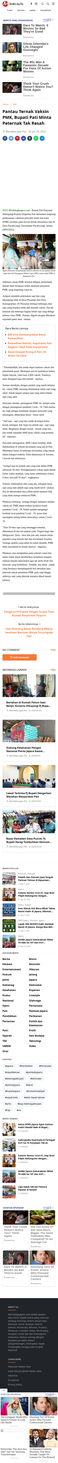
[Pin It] (17, 138)
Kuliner (28, 905)
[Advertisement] (29, 175)
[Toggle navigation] (53, 3)
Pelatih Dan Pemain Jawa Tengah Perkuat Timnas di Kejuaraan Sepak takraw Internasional (35, 880)
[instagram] (36, 4)
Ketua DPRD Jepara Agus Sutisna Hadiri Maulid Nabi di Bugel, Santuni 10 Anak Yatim (35, 1127)
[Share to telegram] (42, 138)
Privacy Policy (15, 1384)
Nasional (22, 873)
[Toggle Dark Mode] (42, 3)
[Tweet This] (11, 138)
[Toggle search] (48, 4)
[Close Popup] (3, 1390)
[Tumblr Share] (29, 138)
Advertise (13, 1375)
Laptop (32, 10)
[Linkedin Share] (23, 138)
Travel (9, 10)
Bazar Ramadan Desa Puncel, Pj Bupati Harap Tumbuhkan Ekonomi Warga (28, 842)
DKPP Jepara (23, 920)
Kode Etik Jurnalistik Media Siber (25, 1371)
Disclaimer (13, 1380)
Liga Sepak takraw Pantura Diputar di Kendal (32, 1188)
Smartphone (45, 10)
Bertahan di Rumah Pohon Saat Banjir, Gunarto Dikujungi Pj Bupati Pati (28, 706)
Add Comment (21, 657)
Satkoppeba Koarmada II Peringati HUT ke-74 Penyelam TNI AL (36, 1141)
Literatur (21, 10)
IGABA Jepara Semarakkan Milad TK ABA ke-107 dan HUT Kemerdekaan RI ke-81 (35, 942)
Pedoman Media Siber (19, 1366)
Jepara (21, 889)
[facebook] (31, 4)
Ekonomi (34, 920)
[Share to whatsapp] (35, 138)
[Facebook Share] (4, 138)
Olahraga (31, 873)
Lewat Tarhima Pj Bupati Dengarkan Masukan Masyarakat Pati (28, 794)
